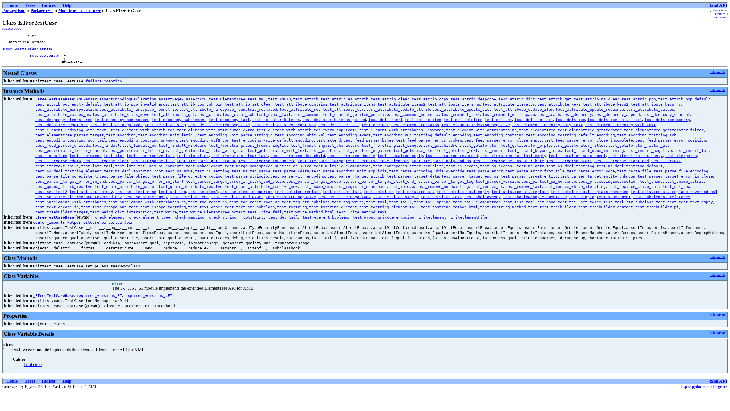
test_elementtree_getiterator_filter (664, 130)
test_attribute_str (343, 109)
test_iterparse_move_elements (377, 161)
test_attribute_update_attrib (398, 109)
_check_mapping (188, 217)
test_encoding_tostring (498, 135)
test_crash (548, 114)
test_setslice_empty (146, 197)
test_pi (529, 181)
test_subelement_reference (661, 197)
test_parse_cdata (291, 171)
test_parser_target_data (413, 176)
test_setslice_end (189, 197)
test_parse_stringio (246, 176)
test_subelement (614, 197)
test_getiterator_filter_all (639, 145)
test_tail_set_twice (579, 202)
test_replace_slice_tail (634, 186)
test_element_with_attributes (143, 130)
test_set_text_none (135, 192)
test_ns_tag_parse (251, 171)
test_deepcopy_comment (666, 114)
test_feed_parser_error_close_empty (503, 140)
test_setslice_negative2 (344, 197)
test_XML (257, 99)
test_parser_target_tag (448, 181)
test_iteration (193, 156)
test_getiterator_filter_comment (70, 150)
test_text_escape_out (104, 207)
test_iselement (86, 156)
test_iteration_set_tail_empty (513, 156)
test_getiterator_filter (579, 145)
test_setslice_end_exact (237, 197)
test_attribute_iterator (508, 104)
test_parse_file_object (124, 176)
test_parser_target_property (317, 181)
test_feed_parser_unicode (62, 145)
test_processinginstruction (608, 181)
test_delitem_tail (533, 120)
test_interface (51, 156)
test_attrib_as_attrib (344, 99)
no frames (720, 17)
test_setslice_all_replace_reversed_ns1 (674, 192)
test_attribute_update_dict (462, 109)
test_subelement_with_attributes (70, 202)
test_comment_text (460, 114)
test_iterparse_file (153, 161)
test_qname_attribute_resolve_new (261, 186)
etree (117, 283)
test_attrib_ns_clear (596, 99)
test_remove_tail (523, 186)
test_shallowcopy (482, 197)
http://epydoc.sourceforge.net (704, 386)
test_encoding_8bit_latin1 (166, 135)
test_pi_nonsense (558, 181)
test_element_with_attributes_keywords (401, 130)
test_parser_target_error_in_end (70, 181)
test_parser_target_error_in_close (675, 176)
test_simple (581, 197)
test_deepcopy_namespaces (122, 120)
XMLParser (86, 99)
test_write (165, 212)
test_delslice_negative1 (61, 125)
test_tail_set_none (534, 202)
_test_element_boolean (324, 217)
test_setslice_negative (291, 197)
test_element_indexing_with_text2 (71, 130)
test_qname (651, 181)
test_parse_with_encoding (297, 176)
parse (107, 222)
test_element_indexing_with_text (620, 125)
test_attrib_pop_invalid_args (136, 104)
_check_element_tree (148, 217)
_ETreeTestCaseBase (43, 55)
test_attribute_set (300, 109)
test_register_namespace (360, 186)
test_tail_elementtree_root (482, 202)
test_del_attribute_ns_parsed (334, 120)
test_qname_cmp (316, 186)
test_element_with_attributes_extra (215, 130)
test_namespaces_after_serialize (408, 166)
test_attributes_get (173, 114)
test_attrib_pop (639, 99)
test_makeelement (204, 166)
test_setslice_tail (441, 197)
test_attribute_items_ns (454, 104)
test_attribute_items (352, 104)
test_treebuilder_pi (657, 207)
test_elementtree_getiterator (590, 130)
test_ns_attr (530, 166)
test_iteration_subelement (577, 156)
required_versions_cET (148, 295)
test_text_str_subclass (250, 207)
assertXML (196, 99)
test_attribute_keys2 (605, 104)
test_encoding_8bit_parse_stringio (235, 135)
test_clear (208, 114)
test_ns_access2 (497, 166)
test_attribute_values (650, 109)
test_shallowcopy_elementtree (535, 197)
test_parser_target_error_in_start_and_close (235, 181)
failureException (104, 81)
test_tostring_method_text (508, 207)
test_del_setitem (423, 120)
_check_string (221, 217)
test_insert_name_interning (594, 150)
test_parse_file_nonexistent (66, 176)
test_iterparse (681, 156)
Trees (30, 5)
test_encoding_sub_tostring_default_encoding (422, 135)
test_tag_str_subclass (306, 202)
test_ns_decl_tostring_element (68, 171)
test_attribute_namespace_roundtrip (138, 109)
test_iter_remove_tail (151, 156)
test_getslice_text (457, 150)
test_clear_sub (238, 114)
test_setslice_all (415, 192)
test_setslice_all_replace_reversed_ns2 (78, 197)
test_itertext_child (57, 166)
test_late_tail (97, 166)
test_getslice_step (414, 150)
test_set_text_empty (91, 192)
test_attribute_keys (559, 104)
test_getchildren (441, 145)
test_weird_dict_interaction (121, 212)
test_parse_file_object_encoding (187, 176)
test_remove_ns (487, 186)
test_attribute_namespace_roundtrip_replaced (228, 109)
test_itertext (666, 161)
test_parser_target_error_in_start (146, 181)
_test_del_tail (282, 217)
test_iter (114, 156)
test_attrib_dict (516, 99)
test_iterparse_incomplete (266, 161)
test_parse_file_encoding (681, 171)
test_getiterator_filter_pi (138, 150)
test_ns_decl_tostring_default (630, 166)
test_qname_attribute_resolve (190, 186)
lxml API (718, 5)
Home (12, 5)
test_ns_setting (212, 171)
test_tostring (292, 207)
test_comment (307, 114)
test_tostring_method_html (449, 207)
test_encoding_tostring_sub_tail (70, 140)
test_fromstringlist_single (391, 145)
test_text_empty (696, 202)
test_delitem (498, 120)
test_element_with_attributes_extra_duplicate (307, 130)
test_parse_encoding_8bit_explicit (349, 171)
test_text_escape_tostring (157, 207)
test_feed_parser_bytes (368, 140)
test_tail (376, 202)
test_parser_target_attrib (355, 176)
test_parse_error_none (591, 171)
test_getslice (324, 150)
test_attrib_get (554, 99)
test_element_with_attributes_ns (481, 130)
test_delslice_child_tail (614, 120)
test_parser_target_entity (529, 176)
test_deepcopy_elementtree (63, 120)
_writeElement (431, 217)
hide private (719, 10)
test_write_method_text (361, 212)
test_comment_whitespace (508, 114)
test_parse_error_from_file (535, 171)
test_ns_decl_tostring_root (133, 171)
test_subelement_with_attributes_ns (147, 202)
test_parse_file (634, 171)
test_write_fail (265, 212)
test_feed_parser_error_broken (429, 140)
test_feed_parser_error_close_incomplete (588, 140)
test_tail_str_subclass (628, 202)
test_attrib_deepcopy (473, 99)
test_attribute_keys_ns (656, 104)
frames (720, 13)
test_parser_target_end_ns (469, 176)
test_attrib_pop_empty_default (68, 104)
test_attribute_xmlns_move (120, 114)
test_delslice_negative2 (116, 125)
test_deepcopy (577, 114)
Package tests (42, 11)
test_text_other (205, 207)
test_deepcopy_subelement (179, 120)
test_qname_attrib (684, 181)
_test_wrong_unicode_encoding (382, 217)
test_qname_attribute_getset (125, 186)
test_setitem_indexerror (246, 192)
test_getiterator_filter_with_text (207, 150)
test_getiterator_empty (526, 145)
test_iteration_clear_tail (239, 156)
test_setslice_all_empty (463, 192)
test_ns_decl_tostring (570, 166)
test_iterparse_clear (106, 161)
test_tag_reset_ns (207, 202)
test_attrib (305, 99)
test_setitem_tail (342, 192)
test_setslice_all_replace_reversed (589, 192)
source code (11, 28)
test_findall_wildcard (182, 145)
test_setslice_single (396, 197)
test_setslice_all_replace (520, 192)
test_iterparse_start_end (621, 161)
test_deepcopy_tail (229, 120)
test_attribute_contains (301, 104)
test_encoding (121, 135)
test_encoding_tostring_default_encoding (570, 135)
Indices (49, 5)
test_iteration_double (351, 156)
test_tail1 (400, 202)
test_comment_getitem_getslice (356, 114)
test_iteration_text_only (635, 156)
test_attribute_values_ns (62, 114)
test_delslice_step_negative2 (284, 125)
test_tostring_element (333, 207)
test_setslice (379, 192)
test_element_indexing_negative (475, 125)
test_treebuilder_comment (605, 207)
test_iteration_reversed (451, 156)
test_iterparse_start (569, 161)
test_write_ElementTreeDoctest (212, 212)
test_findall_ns (139, 145)
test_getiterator (480, 145)
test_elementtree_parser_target (69, 135)
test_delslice (570, 120)
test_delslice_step (165, 125)
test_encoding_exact (349, 135)
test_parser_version (497, 181)
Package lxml (13, 11)
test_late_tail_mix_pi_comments (149, 166)
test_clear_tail (274, 114)
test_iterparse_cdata (58, 161)
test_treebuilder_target (61, 212)
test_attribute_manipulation (66, 109)
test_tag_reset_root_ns (254, 202)
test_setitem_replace (298, 192)
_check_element (109, 217)
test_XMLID (279, 99)
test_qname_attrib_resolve (63, 186)
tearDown (124, 222)
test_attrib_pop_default (684, 99)
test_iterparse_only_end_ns (441, 161)
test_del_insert (385, 120)
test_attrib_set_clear (249, 104)
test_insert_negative (649, 150)
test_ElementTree (227, 99)
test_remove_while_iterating (575, 186)
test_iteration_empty (400, 156)
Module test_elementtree (79, 11)
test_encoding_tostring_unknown (142, 140)
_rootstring (251, 217)
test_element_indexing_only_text (547, 125)
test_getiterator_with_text (277, 150)
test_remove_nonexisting (442, 186)
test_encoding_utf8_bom (204, 140)
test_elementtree (537, 130)
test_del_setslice (463, 120)
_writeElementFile (468, 217)
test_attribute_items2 (401, 104)
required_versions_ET (99, 295)
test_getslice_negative (366, 150)
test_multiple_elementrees (342, 166)
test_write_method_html (309, 212)
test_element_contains (415, 125)
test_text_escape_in (57, 207)
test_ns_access (462, 166)
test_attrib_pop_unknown (196, 104)
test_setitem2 (203, 192)
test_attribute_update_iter (523, 109)
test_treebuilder (558, 207)
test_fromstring (226, 145)
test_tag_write (348, 202)
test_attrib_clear (390, 99)
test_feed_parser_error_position (670, 140)
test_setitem (172, 192)
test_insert (492, 150)
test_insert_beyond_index (535, 150)
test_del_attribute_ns (276, 120)
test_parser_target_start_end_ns (385, 181)
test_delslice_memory (667, 120)
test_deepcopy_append (617, 114)
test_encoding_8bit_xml (300, 135)
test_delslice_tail (338, 125)
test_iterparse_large (320, 161)
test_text (666, 202)
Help (67, 5)
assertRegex (171, 99)
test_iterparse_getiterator (206, 161)
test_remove (401, 186)
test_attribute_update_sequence (589, 109)
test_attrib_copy (430, 99)
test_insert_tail (692, 150)
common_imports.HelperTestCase (27, 48)
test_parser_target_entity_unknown (597, 176)
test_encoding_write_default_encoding (273, 140)
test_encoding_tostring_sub (646, 135)
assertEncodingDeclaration (127, 99)
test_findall (106, 145)
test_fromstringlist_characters (325, 145)
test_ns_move (179, 171)
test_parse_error (485, 171)
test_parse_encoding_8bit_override (426, 171)
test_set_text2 (51, 192)
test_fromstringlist (267, 145)
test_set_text (677, 186)
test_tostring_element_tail (389, 207)
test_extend (328, 140)
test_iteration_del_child (297, 156)
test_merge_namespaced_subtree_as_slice (268, 166)
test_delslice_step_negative (219, 125)
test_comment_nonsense (415, 114)
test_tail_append (432, 202)
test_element (375, 125)
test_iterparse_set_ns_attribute (508, 161)
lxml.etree (33, 364)
